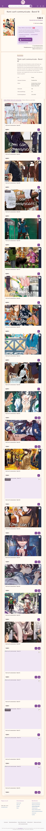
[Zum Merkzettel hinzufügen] (40, 105)
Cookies (33, 814)
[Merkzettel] (37, 6)
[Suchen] (31, 6)
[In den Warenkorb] (39, 418)
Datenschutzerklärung (36, 803)
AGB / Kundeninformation (23, 823)
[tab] (20, 55)
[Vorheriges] (3, 449)
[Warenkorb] (43, 6)
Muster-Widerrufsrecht (36, 809)
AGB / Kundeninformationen (37, 811)
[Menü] (2, 6)
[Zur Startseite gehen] (23, 2)
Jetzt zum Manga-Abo (26, 39)
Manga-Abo (19, 803)
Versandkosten (20, 828)
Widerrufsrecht (34, 808)
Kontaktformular (4, 807)
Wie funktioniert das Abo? (23, 42)
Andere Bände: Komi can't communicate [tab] (13, 100)
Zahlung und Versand (36, 804)
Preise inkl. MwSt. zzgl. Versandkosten (36, 20)
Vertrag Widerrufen (35, 806)
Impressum (34, 813)
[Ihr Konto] (40, 6)
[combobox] (19, 6)
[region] (9, 27)
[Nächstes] (42, 449)
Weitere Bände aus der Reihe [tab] (28, 100)
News (18, 808)
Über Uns (18, 804)
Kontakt (18, 806)
